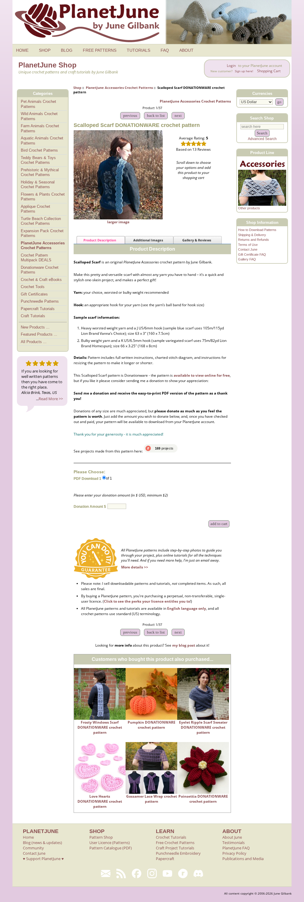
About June (232, 837)
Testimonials (233, 842)
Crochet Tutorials (171, 837)
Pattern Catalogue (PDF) (110, 848)
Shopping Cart (269, 70)
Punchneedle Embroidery (178, 853)
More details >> (134, 567)
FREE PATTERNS (99, 50)
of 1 (109, 478)
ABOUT (186, 50)
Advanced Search (262, 139)
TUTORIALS (138, 50)
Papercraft (165, 858)
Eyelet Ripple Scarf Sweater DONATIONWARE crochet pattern (203, 727)
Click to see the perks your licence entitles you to (147, 601)
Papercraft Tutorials (38, 309)
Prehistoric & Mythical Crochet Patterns (40, 172)
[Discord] (198, 873)
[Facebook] (136, 873)
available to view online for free (202, 375)
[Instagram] (152, 873)
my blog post (183, 645)
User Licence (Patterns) (109, 842)
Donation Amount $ (90, 507)
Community (33, 848)
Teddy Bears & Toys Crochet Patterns (38, 160)
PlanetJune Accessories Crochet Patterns (119, 87)
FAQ (165, 50)
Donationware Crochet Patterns (39, 270)
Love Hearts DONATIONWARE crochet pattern (99, 801)
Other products (249, 208)
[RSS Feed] (121, 873)
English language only (186, 608)
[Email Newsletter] (105, 873)
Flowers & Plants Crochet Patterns (43, 197)
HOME (22, 50)
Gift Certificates (34, 294)
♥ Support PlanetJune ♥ (43, 858)
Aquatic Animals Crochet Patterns (42, 140)
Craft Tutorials (33, 316)
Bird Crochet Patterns (39, 150)
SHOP (44, 50)
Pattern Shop (101, 837)
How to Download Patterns (257, 230)
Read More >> (51, 398)
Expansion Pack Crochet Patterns (42, 233)
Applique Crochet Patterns (35, 209)
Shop (77, 87)
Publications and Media (243, 858)
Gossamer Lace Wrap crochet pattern (151, 799)
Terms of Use (248, 244)
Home (28, 837)
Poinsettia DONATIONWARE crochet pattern (203, 799)
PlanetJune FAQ (236, 848)
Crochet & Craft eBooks (41, 279)
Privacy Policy (234, 853)
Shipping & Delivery (252, 235)
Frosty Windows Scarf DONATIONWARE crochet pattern (99, 727)
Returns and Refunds (253, 239)
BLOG (66, 50)
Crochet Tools (33, 287)
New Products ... (35, 327)
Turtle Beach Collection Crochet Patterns (41, 221)
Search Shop (262, 118)
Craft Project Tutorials (175, 848)
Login (231, 65)
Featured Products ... (39, 334)
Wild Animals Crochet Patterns (39, 116)
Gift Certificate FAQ (252, 254)
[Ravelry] (183, 873)
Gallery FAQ (247, 259)
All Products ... (34, 342)
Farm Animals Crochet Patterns (40, 128)
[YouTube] (167, 873)
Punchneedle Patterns (40, 301)
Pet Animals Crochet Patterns (38, 104)
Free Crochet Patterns (175, 842)
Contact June (247, 249)
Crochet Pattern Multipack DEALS (36, 258)
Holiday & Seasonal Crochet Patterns (38, 184)
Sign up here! (244, 71)
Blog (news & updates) (42, 842)
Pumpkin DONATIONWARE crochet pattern (151, 725)
